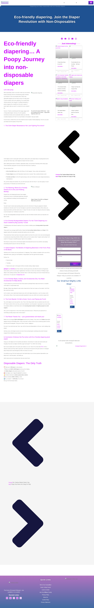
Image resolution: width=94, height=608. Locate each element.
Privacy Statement (45, 602)
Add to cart (72, 307)
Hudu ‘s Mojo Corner (45, 587)
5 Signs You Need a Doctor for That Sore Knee (75, 112)
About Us (59, 2)
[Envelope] (72, 39)
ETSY (42, 346)
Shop (36, 2)
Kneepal (23, 2)
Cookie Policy (45, 599)
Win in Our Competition (45, 584)
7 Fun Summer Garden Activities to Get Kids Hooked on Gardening (62, 88)
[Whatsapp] (76, 39)
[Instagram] (69, 39)
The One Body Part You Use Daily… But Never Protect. (75, 64)
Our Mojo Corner (47, 2)
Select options (59, 331)
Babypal (30, 2)
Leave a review (45, 589)
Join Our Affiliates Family (46, 592)
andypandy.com (21, 274)
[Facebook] (62, 39)
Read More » (60, 66)
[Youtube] (65, 39)
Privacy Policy (45, 594)
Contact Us (71, 2)
